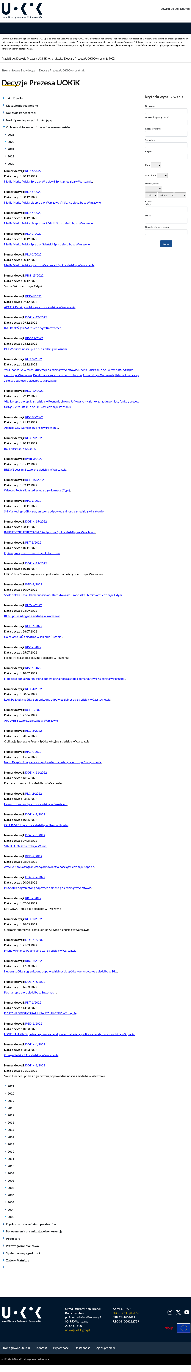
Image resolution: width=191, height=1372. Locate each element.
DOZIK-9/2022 (35, 814)
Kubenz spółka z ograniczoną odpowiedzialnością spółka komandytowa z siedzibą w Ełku (60, 971)
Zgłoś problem (105, 1347)
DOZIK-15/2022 (36, 521)
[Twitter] (178, 1312)
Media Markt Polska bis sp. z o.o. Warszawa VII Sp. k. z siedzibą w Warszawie (52, 202)
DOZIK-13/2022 (36, 563)
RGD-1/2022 (33, 1023)
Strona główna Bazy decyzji (18, 70)
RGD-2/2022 (33, 856)
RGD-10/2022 (34, 479)
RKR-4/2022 (33, 296)
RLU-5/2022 (33, 191)
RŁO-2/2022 (33, 793)
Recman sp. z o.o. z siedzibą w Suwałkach (30, 992)
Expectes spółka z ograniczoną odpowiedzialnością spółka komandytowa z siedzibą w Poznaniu (64, 678)
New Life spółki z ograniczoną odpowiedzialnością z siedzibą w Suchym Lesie (52, 762)
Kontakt (41, 1347)
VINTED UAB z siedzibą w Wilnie (25, 846)
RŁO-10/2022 (34, 390)
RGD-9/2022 (33, 584)
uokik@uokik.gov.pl (77, 1330)
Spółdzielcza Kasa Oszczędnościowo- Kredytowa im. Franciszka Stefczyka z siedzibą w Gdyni (63, 595)
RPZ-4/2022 (33, 751)
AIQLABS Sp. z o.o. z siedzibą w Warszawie (31, 720)
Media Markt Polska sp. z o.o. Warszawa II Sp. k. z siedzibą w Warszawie (49, 265)
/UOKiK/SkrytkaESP (126, 1313)
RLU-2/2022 (33, 254)
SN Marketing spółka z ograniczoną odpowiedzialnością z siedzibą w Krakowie (54, 511)
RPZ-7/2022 (33, 647)
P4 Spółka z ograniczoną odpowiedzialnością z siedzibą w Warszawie (47, 887)
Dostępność (82, 1347)
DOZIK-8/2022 (35, 835)
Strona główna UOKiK (15, 1347)
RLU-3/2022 (33, 233)
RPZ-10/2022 (34, 417)
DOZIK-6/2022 (35, 939)
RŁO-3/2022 (33, 730)
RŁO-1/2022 (33, 919)
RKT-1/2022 (33, 1002)
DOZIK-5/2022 (35, 981)
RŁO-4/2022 (33, 689)
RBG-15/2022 (34, 275)
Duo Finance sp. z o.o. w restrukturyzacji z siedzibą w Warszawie (73, 375)
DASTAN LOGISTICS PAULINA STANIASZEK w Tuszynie (40, 1013)
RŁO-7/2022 (33, 438)
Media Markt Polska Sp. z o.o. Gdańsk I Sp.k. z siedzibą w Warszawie (47, 244)
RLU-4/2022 (33, 212)
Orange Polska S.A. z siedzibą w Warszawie (31, 1055)
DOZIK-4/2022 (35, 1044)
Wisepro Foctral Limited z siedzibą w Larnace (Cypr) (37, 490)
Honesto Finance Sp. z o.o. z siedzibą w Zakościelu (35, 804)
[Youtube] (186, 1312)
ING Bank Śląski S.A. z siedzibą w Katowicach (32, 328)
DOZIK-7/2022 (35, 877)
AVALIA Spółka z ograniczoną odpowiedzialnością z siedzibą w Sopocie (49, 866)
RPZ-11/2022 (34, 338)
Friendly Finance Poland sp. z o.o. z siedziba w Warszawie (40, 950)
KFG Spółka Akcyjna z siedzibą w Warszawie (32, 616)
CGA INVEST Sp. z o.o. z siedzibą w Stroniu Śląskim (36, 825)
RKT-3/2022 (33, 542)
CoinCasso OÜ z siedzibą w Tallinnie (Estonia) (33, 636)
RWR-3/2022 (34, 458)
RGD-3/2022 (33, 709)
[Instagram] (170, 1312)
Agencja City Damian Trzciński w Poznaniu (31, 427)
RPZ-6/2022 (33, 668)
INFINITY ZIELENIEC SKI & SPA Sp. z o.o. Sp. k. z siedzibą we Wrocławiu (49, 532)
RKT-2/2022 (33, 898)
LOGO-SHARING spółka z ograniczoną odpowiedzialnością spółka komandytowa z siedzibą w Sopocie (69, 1034)
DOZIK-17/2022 (36, 317)
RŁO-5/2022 (33, 605)
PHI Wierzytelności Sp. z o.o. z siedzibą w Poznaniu (36, 349)
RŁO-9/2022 (33, 359)
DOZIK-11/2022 (36, 772)
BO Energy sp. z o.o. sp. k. (20, 448)
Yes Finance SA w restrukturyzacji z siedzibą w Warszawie (40, 369)
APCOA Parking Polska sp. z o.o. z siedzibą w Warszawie (39, 307)
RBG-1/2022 (33, 960)
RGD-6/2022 (33, 626)
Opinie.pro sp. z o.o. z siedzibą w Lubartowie (32, 553)
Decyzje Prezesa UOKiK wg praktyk (39, 58)
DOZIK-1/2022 (35, 1065)
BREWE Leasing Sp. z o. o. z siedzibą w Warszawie (35, 469)
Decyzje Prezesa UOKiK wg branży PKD (89, 58)
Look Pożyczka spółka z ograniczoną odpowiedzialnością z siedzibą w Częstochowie (57, 699)
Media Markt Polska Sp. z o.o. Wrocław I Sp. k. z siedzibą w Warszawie (48, 181)
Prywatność (60, 1347)
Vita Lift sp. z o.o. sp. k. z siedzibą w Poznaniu (32, 401)
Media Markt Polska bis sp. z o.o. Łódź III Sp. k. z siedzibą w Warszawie (48, 223)
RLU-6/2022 (33, 171)
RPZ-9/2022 (33, 500)
